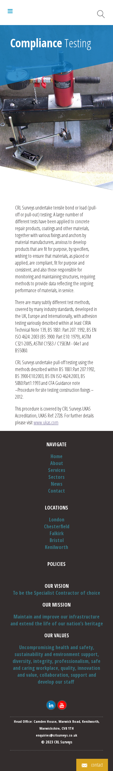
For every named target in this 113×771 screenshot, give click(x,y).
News (56, 483)
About (56, 463)
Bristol (57, 540)
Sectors (56, 476)
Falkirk (57, 533)
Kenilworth (56, 547)
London (56, 519)
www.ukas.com (46, 422)
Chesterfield (56, 526)
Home (56, 456)
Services (56, 470)
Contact (56, 490)
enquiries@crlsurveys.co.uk (56, 735)
